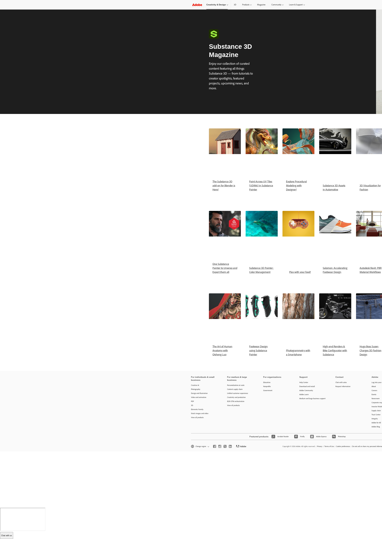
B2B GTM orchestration (235, 401)
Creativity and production (236, 397)
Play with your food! (300, 272)
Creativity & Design (216, 4)
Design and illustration (199, 393)
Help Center (303, 382)
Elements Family (197, 409)
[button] (200, 446)
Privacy (319, 446)
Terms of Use (329, 446)
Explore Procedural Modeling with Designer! (296, 185)
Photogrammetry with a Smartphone (298, 352)
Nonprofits (267, 386)
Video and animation (198, 397)
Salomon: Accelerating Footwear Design (335, 270)
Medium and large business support (312, 398)
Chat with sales (341, 382)
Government (267, 390)
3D (235, 4)
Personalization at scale (235, 385)
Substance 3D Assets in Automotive (334, 187)
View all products (197, 417)
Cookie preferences (343, 446)
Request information (342, 386)
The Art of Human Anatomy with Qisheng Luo (222, 350)
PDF (192, 401)
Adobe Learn (304, 394)
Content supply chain (234, 389)
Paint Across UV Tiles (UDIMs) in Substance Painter (261, 185)
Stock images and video (199, 413)
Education (266, 382)
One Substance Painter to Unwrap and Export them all (224, 268)
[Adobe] (197, 4)
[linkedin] (230, 446)
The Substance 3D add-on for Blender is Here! (223, 185)
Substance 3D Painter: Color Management (261, 270)
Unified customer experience (237, 393)
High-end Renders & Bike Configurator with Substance (335, 350)
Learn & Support (296, 4)
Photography (195, 389)
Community (276, 4)
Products (245, 4)
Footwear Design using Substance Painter (258, 350)
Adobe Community (306, 390)
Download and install (307, 386)
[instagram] (219, 446)
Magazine (261, 4)
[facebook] (214, 446)
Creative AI (195, 385)
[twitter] (225, 446)
